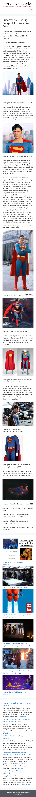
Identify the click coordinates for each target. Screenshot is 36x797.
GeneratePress (18, 794)
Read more (23, 717)
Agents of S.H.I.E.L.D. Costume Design (15, 587)
